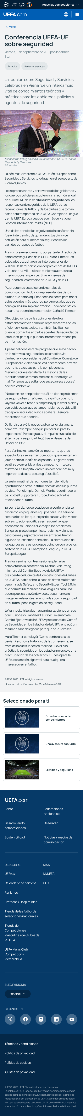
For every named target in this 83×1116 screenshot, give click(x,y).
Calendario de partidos (20, 883)
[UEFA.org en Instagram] (41, 1023)
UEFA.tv (10, 874)
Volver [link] (12, 26)
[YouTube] (71, 1023)
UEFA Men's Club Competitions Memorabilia (16, 954)
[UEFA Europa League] (29, 4)
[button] (76, 14)
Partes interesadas (35, 66)
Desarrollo (51, 823)
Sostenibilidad (15, 837)
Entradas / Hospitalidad (21, 902)
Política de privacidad (20, 1053)
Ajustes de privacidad (20, 1072)
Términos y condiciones (21, 1044)
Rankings (11, 892)
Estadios (12, 66)
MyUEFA (48, 874)
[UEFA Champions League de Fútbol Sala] (14, 4)
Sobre (9, 809)
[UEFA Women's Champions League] (22, 4)
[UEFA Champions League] (6, 4)
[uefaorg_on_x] (10, 1023)
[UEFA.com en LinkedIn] (56, 1023)
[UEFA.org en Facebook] (25, 1023)
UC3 (46, 883)
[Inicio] (17, 800)
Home (15, 14)
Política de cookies (18, 1062)
